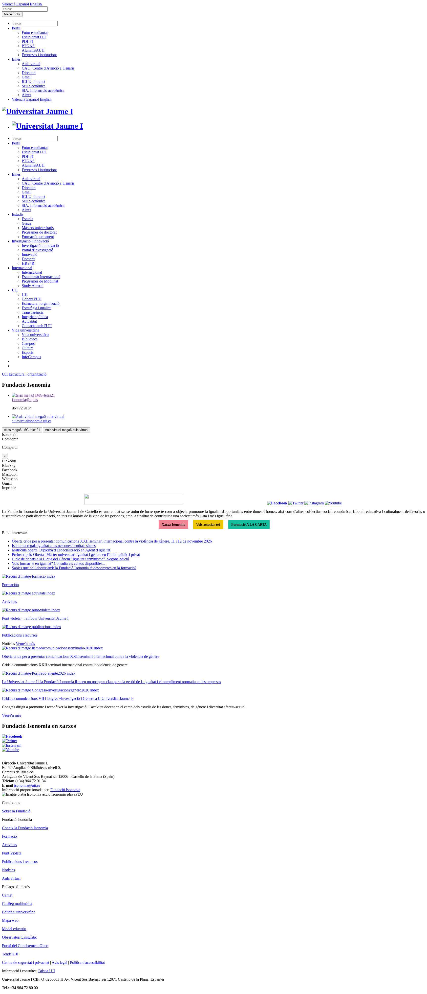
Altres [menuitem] (26, 95)
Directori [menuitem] (29, 73)
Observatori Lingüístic (19, 937)
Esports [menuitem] (27, 352)
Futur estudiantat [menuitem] (35, 32)
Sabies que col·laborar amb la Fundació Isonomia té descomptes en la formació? (74, 568)
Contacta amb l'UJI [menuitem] (37, 326)
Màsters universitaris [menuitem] (38, 228)
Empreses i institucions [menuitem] (39, 55)
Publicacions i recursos (20, 635)
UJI (5, 374)
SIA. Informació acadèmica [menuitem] (43, 90)
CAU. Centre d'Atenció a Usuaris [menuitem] (48, 68)
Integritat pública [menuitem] (35, 317)
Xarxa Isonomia (173, 524)
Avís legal (59, 962)
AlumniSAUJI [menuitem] (33, 50)
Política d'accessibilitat (87, 962)
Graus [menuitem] (26, 223)
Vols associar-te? (208, 524)
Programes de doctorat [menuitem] (39, 232)
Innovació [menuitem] (29, 254)
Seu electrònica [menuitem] (33, 86)
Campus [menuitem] (28, 343)
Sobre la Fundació (16, 811)
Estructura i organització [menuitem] (41, 303)
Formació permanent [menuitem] (38, 237)
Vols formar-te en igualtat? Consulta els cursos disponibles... (58, 563)
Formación (10, 585)
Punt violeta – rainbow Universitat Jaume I (35, 618)
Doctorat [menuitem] (28, 259)
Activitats (9, 601)
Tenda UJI (10, 954)
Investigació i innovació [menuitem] (30, 241)
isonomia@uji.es (27, 785)
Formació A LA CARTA (249, 524)
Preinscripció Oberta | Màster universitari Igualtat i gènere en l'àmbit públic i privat (76, 554)
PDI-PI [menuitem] (27, 41)
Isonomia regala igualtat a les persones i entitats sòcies (54, 546)
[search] (25, 9)
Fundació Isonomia (65, 790)
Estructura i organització (27, 374)
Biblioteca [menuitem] (30, 339)
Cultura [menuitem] (27, 348)
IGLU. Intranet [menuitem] (33, 81)
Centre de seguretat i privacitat (25, 962)
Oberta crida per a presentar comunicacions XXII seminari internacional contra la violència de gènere (80, 656)
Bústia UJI (46, 971)
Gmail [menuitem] (26, 77)
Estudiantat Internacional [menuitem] (41, 277)
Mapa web (10, 920)
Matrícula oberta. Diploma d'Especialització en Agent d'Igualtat (61, 550)
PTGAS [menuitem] (28, 46)
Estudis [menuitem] (17, 214)
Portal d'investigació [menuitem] (37, 250)
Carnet (7, 895)
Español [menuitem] (22, 4)
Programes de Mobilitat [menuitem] (40, 281)
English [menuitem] (36, 4)
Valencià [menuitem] (8, 4)
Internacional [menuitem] (22, 268)
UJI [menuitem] (15, 290)
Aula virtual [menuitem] (31, 64)
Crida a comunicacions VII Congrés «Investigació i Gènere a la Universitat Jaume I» (68, 698)
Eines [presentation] (16, 59)
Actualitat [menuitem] (29, 321)
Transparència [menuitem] (32, 312)
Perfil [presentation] (16, 28)
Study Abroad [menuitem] (32, 286)
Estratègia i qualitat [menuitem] (36, 308)
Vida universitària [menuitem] (25, 330)
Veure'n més (25, 643)
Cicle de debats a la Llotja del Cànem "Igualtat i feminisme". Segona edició (70, 559)
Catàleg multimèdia (17, 903)
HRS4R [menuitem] (28, 263)
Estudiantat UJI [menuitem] (34, 37)
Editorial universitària (18, 912)
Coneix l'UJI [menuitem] (32, 299)
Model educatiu (14, 929)
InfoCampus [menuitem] (31, 357)
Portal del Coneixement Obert (25, 946)
